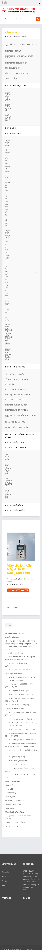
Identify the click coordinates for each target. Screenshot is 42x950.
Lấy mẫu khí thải (7, 457)
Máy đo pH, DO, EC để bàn (15, 389)
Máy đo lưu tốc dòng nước (7, 294)
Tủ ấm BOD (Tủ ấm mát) (15, 422)
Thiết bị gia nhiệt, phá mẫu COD (18, 410)
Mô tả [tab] (8, 625)
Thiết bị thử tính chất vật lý (8, 96)
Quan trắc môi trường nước (8, 233)
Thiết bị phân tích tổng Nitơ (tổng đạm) (20, 416)
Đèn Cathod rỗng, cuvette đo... (8, 482)
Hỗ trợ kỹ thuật (7, 876)
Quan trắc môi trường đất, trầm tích (8, 354)
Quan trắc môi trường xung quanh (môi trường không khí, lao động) (8, 334)
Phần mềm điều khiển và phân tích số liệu (21, 45)
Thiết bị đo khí (11, 128)
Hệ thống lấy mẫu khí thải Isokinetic (8, 158)
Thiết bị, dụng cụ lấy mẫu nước (7, 312)
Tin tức (4, 881)
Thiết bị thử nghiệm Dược (16, 86)
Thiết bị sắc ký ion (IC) (14, 442)
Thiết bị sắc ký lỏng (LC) (15, 510)
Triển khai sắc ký (12, 68)
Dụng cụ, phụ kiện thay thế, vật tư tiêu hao (7, 273)
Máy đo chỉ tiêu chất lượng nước (7, 250)
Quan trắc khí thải (7, 143)
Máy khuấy (9, 384)
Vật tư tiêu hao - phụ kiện (16, 73)
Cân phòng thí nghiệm (14, 374)
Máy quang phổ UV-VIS (14, 400)
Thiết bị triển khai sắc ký (16, 63)
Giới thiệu (5, 872)
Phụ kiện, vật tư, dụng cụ (15, 447)
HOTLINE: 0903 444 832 (18, 590)
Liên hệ (4, 885)
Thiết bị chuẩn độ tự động (16, 405)
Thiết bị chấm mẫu (13, 51)
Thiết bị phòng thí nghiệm (15, 367)
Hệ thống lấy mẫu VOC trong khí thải (7, 178)
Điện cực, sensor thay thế (8, 494)
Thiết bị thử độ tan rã (8, 107)
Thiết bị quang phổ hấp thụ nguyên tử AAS (19, 435)
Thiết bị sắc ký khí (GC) (14, 505)
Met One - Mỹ (12, 607)
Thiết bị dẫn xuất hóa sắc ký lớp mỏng (19, 57)
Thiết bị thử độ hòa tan (8, 118)
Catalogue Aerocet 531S (14, 633)
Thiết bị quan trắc (13, 133)
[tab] (13, 624)
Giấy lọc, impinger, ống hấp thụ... (8, 469)
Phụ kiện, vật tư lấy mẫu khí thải (6, 216)
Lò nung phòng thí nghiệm (16, 379)
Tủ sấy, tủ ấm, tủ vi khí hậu (16, 427)
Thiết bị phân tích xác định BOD (18, 395)
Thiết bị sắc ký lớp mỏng (15, 37)
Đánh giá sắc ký (11, 78)
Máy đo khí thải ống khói (6, 197)
